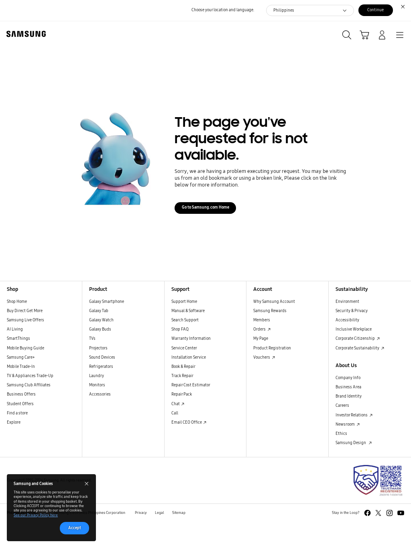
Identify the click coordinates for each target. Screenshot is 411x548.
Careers (342, 405)
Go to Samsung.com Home (205, 207)
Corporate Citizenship (356, 338)
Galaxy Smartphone (106, 301)
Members (261, 320)
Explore (13, 422)
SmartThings (18, 338)
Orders (260, 329)
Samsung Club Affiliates (29, 385)
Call (174, 413)
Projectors (98, 348)
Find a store (17, 413)
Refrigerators (101, 366)
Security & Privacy (352, 311)
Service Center (184, 348)
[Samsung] (24, 34)
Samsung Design (352, 442)
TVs (92, 338)
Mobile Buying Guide (25, 348)
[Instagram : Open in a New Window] (389, 512)
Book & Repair (183, 366)
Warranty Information (191, 338)
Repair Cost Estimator (190, 385)
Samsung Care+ (21, 357)
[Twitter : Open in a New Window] (378, 512)
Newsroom (346, 424)
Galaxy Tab (98, 311)
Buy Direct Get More (25, 311)
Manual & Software (188, 311)
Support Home (184, 301)
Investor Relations (352, 415)
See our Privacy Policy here (36, 515)
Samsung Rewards (270, 311)
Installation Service (188, 357)
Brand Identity (349, 396)
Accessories (100, 394)
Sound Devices (102, 357)
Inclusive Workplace (354, 329)
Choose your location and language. (222, 10)
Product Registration (272, 348)
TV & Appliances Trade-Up (30, 375)
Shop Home (17, 301)
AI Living (15, 329)
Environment (347, 301)
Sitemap (178, 513)
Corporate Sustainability (358, 348)
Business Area (348, 387)
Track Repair (182, 375)
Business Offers (21, 394)
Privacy (141, 513)
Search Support (185, 320)
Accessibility (347, 320)
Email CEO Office (187, 422)
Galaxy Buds (100, 329)
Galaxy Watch (101, 320)
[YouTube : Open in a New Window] (400, 512)
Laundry (96, 375)
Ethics (341, 433)
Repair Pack (181, 394)
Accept (74, 528)
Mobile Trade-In (21, 366)
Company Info (348, 377)
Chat (176, 404)
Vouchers (262, 357)
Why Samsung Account (274, 301)
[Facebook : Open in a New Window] (367, 512)
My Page (260, 338)
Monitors (97, 385)
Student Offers (20, 404)
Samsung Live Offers (25, 320)
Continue (375, 10)
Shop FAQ (180, 329)
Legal (159, 513)
